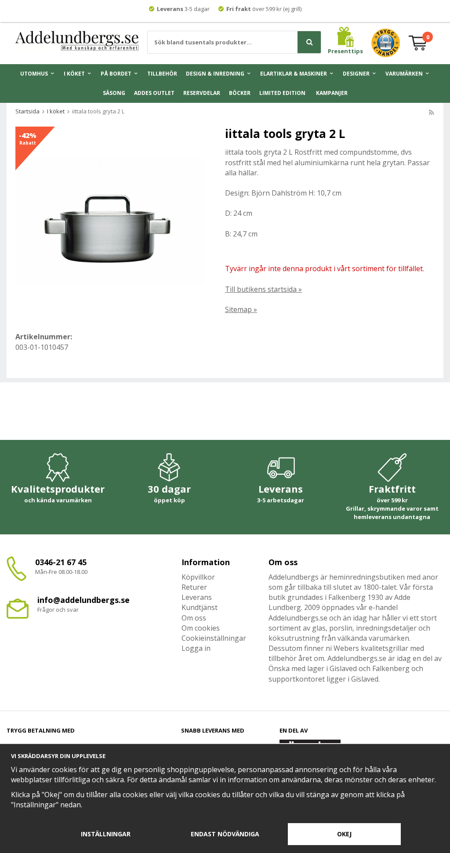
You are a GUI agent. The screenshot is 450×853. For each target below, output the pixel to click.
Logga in (195, 648)
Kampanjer (332, 93)
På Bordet (116, 73)
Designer (356, 73)
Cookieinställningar (213, 638)
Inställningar (106, 834)
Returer (194, 587)
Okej (344, 834)
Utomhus (34, 73)
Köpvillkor (198, 577)
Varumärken (404, 73)
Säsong (114, 93)
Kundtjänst (199, 607)
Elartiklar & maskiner (293, 73)
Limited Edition (282, 93)
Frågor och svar (58, 609)
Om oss (193, 618)
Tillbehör (162, 73)
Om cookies (200, 628)
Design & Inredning (215, 73)
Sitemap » (241, 309)
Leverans (196, 597)
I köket (74, 73)
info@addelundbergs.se (83, 600)
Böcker (239, 93)
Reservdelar (201, 93)
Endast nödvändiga (225, 834)
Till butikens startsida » (263, 289)
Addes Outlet (154, 93)
